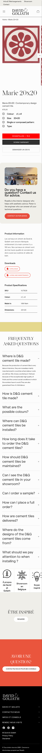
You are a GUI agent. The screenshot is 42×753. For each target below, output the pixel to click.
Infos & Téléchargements (12, 1)
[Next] (39, 55)
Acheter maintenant (21, 142)
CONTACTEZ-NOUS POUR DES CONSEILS (21, 669)
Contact (6, 4)
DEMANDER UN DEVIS (21, 150)
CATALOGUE (13, 269)
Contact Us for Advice (17, 216)
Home (4, 20)
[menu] (4, 11)
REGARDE (21, 619)
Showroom (28, 1)
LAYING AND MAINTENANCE (18, 275)
